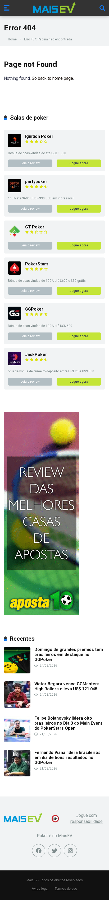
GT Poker (34, 226)
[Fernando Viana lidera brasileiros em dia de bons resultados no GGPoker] (17, 774)
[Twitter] (54, 850)
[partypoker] (14, 190)
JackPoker (36, 354)
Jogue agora (79, 163)
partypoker (36, 181)
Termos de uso (66, 888)
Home (12, 39)
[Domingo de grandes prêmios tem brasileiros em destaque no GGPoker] (17, 671)
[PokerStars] (14, 273)
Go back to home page (52, 78)
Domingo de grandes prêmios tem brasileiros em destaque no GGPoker (68, 654)
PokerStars (36, 263)
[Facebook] (38, 850)
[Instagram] (70, 850)
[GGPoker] (14, 318)
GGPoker (34, 309)
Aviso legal (40, 888)
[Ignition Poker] (14, 145)
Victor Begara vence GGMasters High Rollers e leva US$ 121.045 (66, 686)
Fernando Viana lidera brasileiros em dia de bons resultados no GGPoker (67, 757)
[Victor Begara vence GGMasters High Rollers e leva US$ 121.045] (17, 706)
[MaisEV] (54, 7)
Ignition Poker (39, 136)
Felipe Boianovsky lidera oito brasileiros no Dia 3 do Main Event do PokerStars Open (68, 723)
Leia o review (30, 163)
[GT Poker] (14, 236)
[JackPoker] (14, 363)
